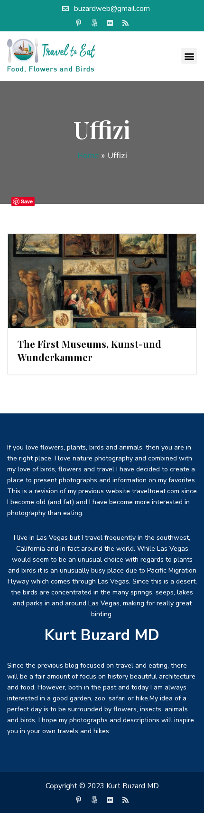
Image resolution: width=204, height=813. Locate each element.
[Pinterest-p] (78, 23)
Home (88, 155)
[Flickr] (110, 23)
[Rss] (125, 23)
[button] (189, 56)
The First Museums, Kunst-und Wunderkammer (89, 350)
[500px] (94, 23)
